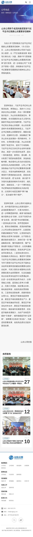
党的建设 (4, 478)
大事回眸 (26, 465)
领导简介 (3, 468)
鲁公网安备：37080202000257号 (22, 530)
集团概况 (4, 463)
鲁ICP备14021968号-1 (8, 530)
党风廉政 (11, 481)
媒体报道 (19, 474)
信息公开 (4, 485)
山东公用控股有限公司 (21, 528)
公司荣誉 (11, 465)
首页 (2, 13)
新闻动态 (8, 13)
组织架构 (19, 465)
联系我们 (11, 500)
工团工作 (26, 481)
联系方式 (4, 498)
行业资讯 (11, 474)
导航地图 (3, 500)
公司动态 (15, 13)
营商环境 (11, 487)
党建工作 (3, 481)
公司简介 (3, 465)
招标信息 (3, 494)
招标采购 (4, 491)
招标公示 (11, 494)
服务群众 (19, 481)
